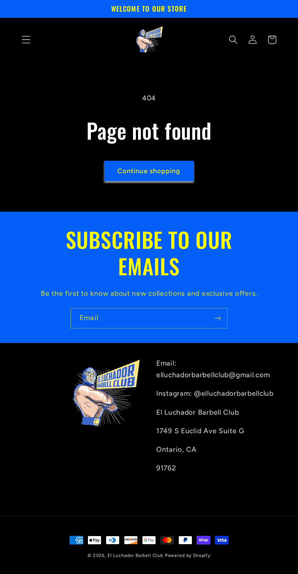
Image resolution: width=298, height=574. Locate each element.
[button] (26, 39)
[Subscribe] (217, 318)
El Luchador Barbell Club (135, 555)
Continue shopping (148, 171)
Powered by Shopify (187, 555)
